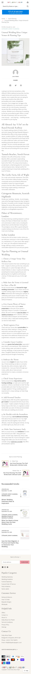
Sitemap (4, 627)
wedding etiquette (7, 516)
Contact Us (5, 615)
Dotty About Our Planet (8, 620)
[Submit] (27, 6)
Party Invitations (6, 586)
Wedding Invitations (7, 579)
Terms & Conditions (7, 622)
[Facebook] (2, 567)
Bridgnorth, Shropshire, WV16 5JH (11, 638)
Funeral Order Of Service (9, 584)
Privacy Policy (5, 625)
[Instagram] (5, 567)
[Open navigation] (2, 2)
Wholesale (4, 604)
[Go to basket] (28, 2)
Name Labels (5, 589)
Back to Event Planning (15, 457)
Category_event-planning (10, 29)
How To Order (6, 599)
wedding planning (7, 518)
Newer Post (12, 472)
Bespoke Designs (6, 602)
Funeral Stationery (7, 582)
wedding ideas (6, 495)
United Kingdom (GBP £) (9, 649)
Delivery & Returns (7, 597)
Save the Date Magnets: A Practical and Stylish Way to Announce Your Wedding (10, 543)
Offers (3, 613)
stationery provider (17, 442)
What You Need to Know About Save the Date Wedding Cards (10, 522)
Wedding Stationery (7, 577)
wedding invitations (7, 314)
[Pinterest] (7, 567)
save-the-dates (21, 312)
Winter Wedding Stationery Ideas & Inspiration (8, 501)
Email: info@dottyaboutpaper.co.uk (11, 642)
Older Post (19, 463)
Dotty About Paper (7, 635)
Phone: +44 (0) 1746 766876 (9, 640)
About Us (4, 617)
